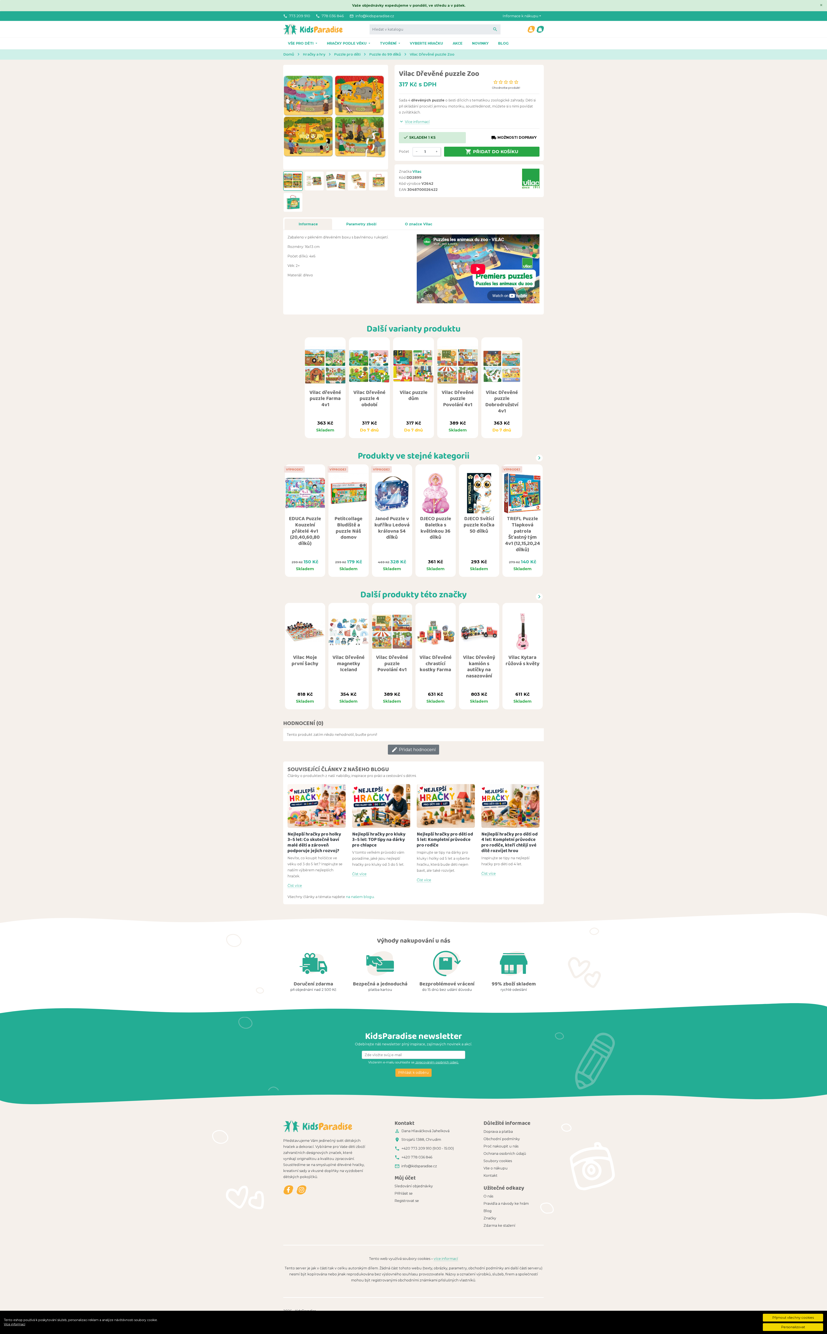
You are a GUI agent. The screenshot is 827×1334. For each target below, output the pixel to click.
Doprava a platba (498, 1132)
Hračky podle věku (347, 43)
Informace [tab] (308, 224)
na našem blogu (360, 897)
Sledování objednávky (414, 1186)
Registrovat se (407, 1201)
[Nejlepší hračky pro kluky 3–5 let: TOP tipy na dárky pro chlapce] (381, 806)
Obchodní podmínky (501, 1139)
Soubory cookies (497, 1161)
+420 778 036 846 (416, 1157)
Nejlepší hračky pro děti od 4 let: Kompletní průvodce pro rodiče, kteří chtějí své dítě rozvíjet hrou (509, 842)
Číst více (295, 886)
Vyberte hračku (426, 43)
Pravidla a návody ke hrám (506, 1204)
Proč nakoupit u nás (500, 1146)
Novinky (480, 43)
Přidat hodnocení (413, 749)
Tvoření (389, 43)
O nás (488, 1196)
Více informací (14, 1324)
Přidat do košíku (491, 151)
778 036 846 (333, 16)
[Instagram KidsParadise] (301, 1190)
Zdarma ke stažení (499, 1225)
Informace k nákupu (520, 16)
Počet (404, 151)
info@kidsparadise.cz (374, 16)
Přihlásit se (404, 1193)
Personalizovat (793, 1327)
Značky (489, 1218)
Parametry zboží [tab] (361, 224)
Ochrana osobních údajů (504, 1154)
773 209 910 (299, 16)
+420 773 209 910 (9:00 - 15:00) (427, 1148)
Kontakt (490, 1176)
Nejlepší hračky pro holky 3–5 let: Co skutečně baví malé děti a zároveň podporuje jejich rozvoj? (314, 842)
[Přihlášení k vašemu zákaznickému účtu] (531, 29)
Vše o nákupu (495, 1168)
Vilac (416, 172)
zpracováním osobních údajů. (437, 1062)
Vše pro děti (301, 43)
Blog (503, 43)
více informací (446, 1259)
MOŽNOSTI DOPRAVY (514, 137)
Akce (457, 43)
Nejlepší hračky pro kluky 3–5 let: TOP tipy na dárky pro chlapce (379, 839)
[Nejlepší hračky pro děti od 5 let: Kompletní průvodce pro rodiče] (446, 806)
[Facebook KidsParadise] (288, 1190)
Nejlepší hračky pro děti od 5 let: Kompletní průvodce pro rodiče (445, 839)
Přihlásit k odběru (413, 1073)
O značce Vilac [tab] (418, 224)
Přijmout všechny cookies (793, 1317)
